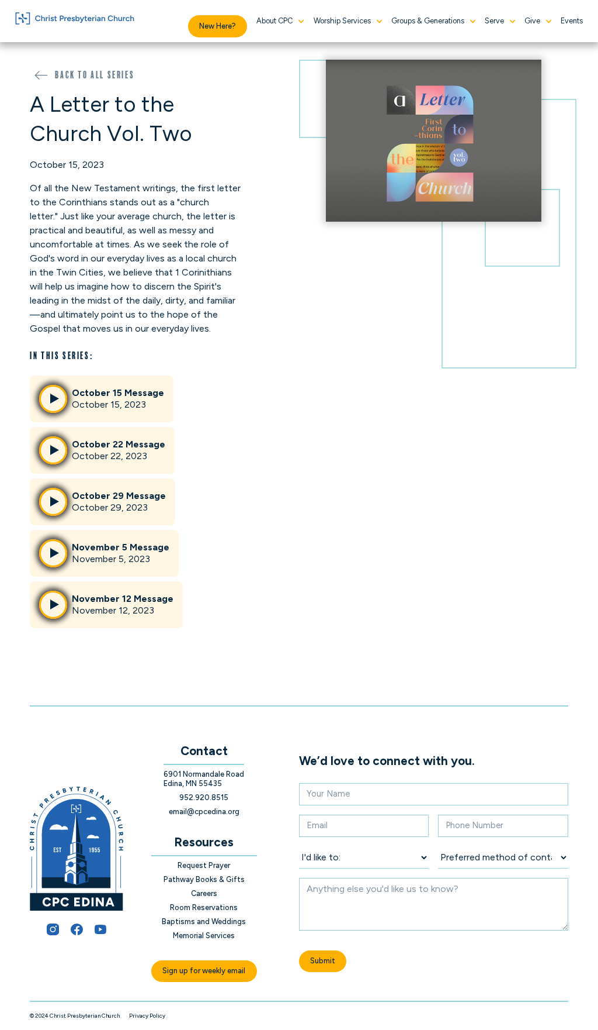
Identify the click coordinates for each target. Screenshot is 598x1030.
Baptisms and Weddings (204, 921)
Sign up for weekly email (203, 970)
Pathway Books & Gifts (204, 879)
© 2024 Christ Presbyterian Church (75, 1015)
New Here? (217, 26)
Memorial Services (204, 935)
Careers (204, 893)
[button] (280, 21)
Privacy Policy (147, 1015)
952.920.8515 (203, 797)
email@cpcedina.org (204, 811)
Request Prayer (204, 865)
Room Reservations (204, 907)
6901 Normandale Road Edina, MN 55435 (204, 779)
